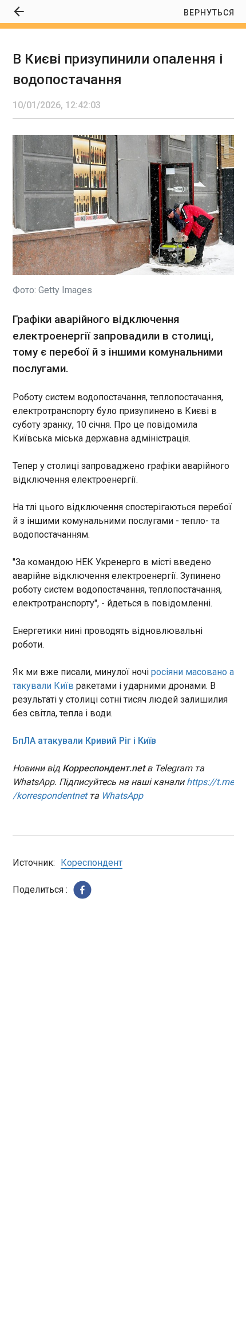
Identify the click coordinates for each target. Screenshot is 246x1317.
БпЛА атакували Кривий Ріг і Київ (84, 740)
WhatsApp (122, 795)
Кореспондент (91, 862)
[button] (82, 890)
